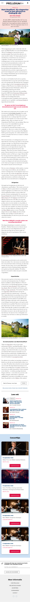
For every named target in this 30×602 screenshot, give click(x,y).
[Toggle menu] (2, 3)
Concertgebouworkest (19, 84)
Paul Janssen (16, 15)
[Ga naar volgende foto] (28, 37)
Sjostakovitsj (4, 298)
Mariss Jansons (5, 197)
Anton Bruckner (13, 286)
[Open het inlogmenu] (28, 3)
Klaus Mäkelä (7, 210)
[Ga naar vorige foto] (2, 37)
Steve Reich (4, 288)
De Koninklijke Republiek (14, 113)
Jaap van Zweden (11, 289)
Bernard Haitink (22, 100)
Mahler (15, 212)
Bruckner (12, 168)
